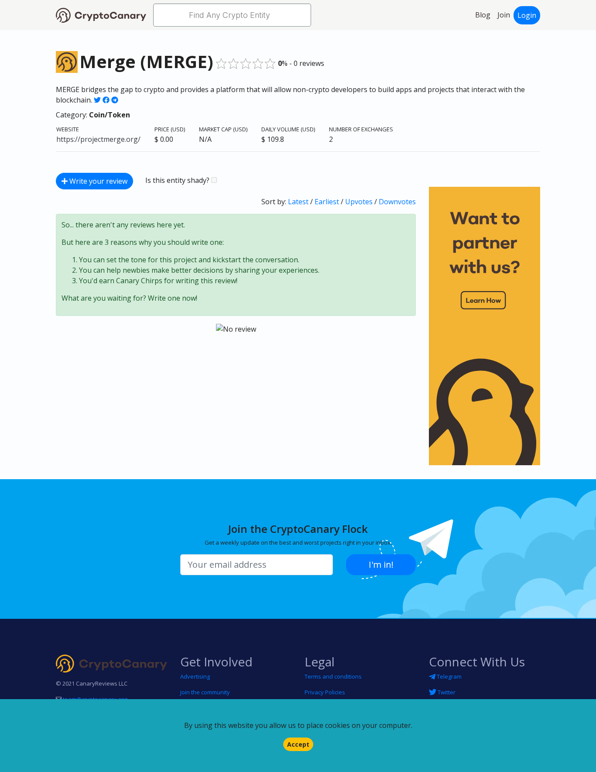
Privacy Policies (325, 692)
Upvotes (359, 201)
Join (503, 15)
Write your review (97, 181)
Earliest (327, 201)
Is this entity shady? (178, 180)
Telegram (448, 676)
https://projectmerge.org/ (98, 139)
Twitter (446, 692)
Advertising (195, 676)
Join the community (205, 692)
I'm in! (381, 564)
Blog (482, 15)
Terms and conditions (333, 676)
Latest (298, 201)
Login (526, 15)
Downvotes (397, 201)
